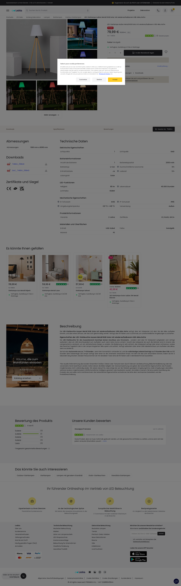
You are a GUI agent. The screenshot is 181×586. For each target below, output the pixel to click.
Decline (99, 79)
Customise (83, 79)
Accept (115, 79)
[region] (91, 72)
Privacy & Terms (104, 74)
